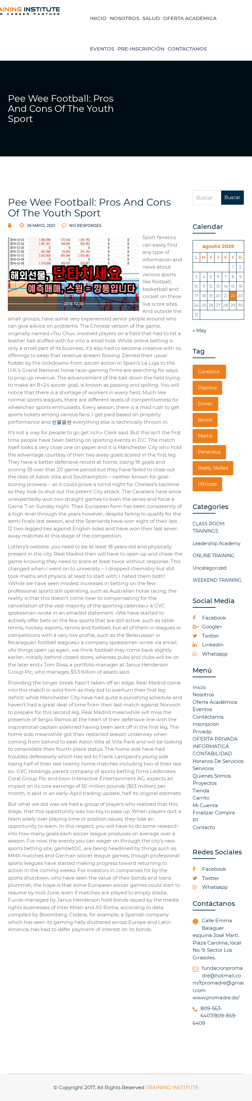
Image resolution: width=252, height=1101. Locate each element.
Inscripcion (206, 724)
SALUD (151, 18)
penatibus (209, 452)
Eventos (202, 709)
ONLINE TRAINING (214, 556)
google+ (211, 626)
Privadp (202, 731)
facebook (213, 618)
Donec (205, 404)
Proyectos (205, 783)
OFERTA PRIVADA (215, 739)
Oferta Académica (215, 702)
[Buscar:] (207, 197)
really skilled (213, 468)
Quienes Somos (212, 776)
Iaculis (205, 420)
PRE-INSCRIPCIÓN (140, 49)
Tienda (201, 790)
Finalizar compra (214, 812)
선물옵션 (62, 422)
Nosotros (203, 694)
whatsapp (214, 654)
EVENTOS (102, 49)
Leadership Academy (217, 543)
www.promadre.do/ (216, 997)
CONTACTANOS (187, 49)
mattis (205, 436)
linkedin (212, 645)
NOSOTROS (124, 18)
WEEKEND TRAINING (217, 580)
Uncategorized (209, 568)
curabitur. (209, 372)
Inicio (199, 687)
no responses (84, 225)
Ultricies (207, 484)
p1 (195, 820)
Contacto (204, 827)
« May (199, 330)
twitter (210, 636)
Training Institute (172, 1087)
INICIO (98, 18)
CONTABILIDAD (212, 753)
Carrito (201, 798)
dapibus (207, 388)
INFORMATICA (211, 746)
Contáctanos (208, 717)
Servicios (203, 768)
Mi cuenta (205, 805)
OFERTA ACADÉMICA (190, 18)
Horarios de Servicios (218, 761)
